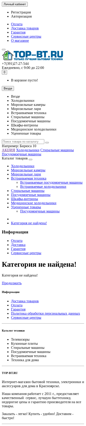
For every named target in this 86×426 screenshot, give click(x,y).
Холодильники (27, 150)
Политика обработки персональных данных (45, 313)
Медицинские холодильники (33, 203)
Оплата (16, 24)
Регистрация (21, 12)
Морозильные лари (26, 174)
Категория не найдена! (29, 223)
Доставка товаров (25, 28)
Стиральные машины (57, 150)
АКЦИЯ (8, 150)
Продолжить (12, 283)
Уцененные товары (26, 207)
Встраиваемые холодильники (43, 186)
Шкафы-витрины (24, 199)
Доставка (18, 245)
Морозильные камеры (28, 170)
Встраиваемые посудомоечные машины (51, 182)
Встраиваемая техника (28, 178)
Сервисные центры (26, 36)
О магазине (20, 40)
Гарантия (18, 32)
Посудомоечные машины (21, 154)
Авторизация (21, 16)
